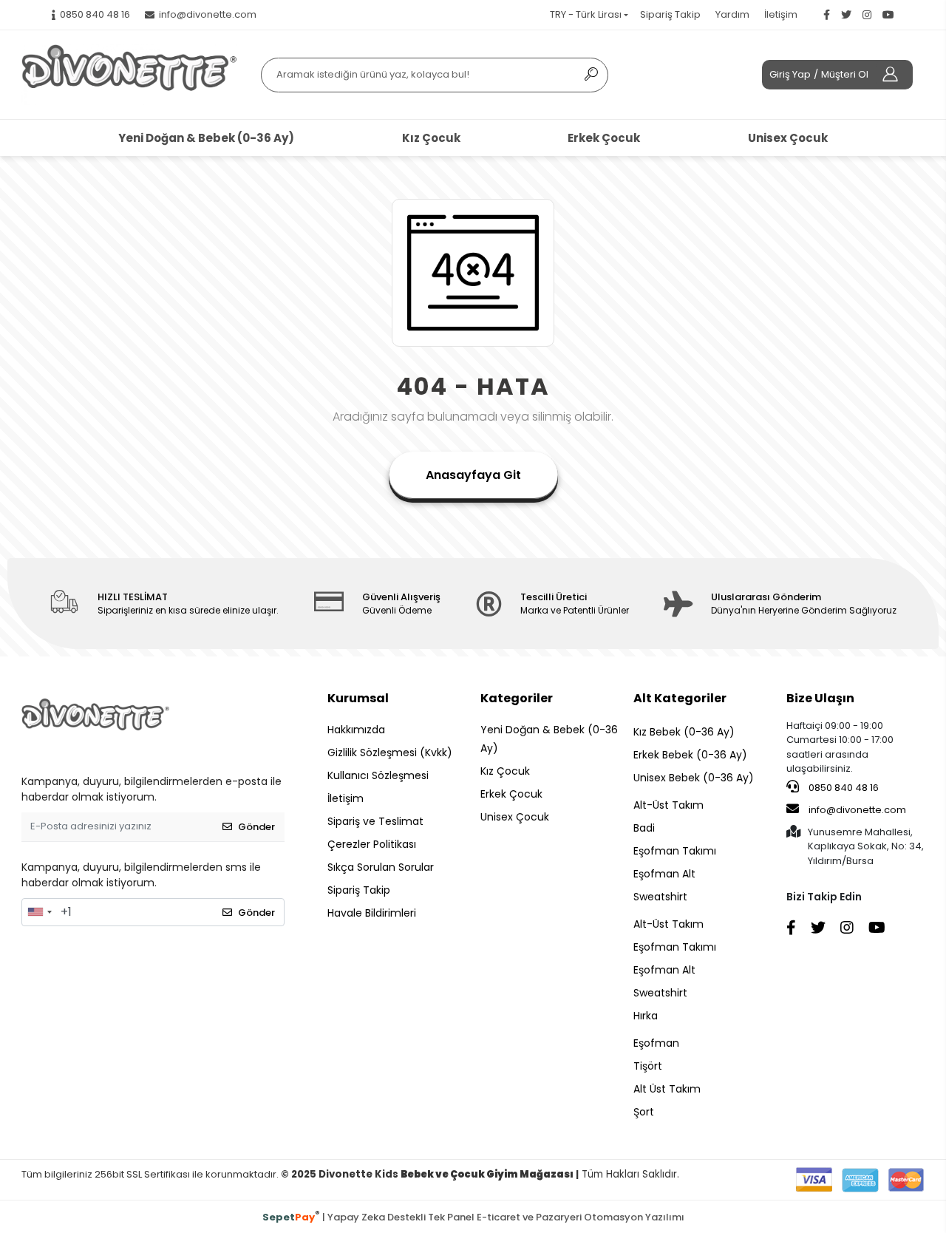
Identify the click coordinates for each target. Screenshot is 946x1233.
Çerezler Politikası (371, 844)
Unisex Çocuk (788, 138)
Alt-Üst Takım (668, 805)
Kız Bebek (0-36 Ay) (684, 731)
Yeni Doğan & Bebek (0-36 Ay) (206, 138)
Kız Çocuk (431, 138)
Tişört (647, 1066)
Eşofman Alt (664, 873)
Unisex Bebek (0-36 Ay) (693, 777)
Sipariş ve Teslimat (375, 821)
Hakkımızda (356, 729)
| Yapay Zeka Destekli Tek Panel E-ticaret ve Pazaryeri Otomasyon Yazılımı (473, 1216)
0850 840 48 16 (842, 788)
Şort (643, 1111)
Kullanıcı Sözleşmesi (378, 775)
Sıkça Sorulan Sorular (380, 867)
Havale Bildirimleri (371, 913)
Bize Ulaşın (820, 698)
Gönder (256, 827)
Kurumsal (358, 698)
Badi (644, 828)
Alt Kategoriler (679, 698)
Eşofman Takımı (674, 850)
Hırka (645, 1015)
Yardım (732, 14)
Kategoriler (516, 698)
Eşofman (656, 1043)
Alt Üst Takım (667, 1088)
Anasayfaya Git (473, 474)
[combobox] (39, 912)
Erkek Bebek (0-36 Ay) (690, 754)
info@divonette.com (857, 810)
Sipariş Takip (670, 14)
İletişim (780, 14)
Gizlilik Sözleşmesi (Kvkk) (389, 752)
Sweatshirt (660, 896)
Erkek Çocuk (604, 138)
